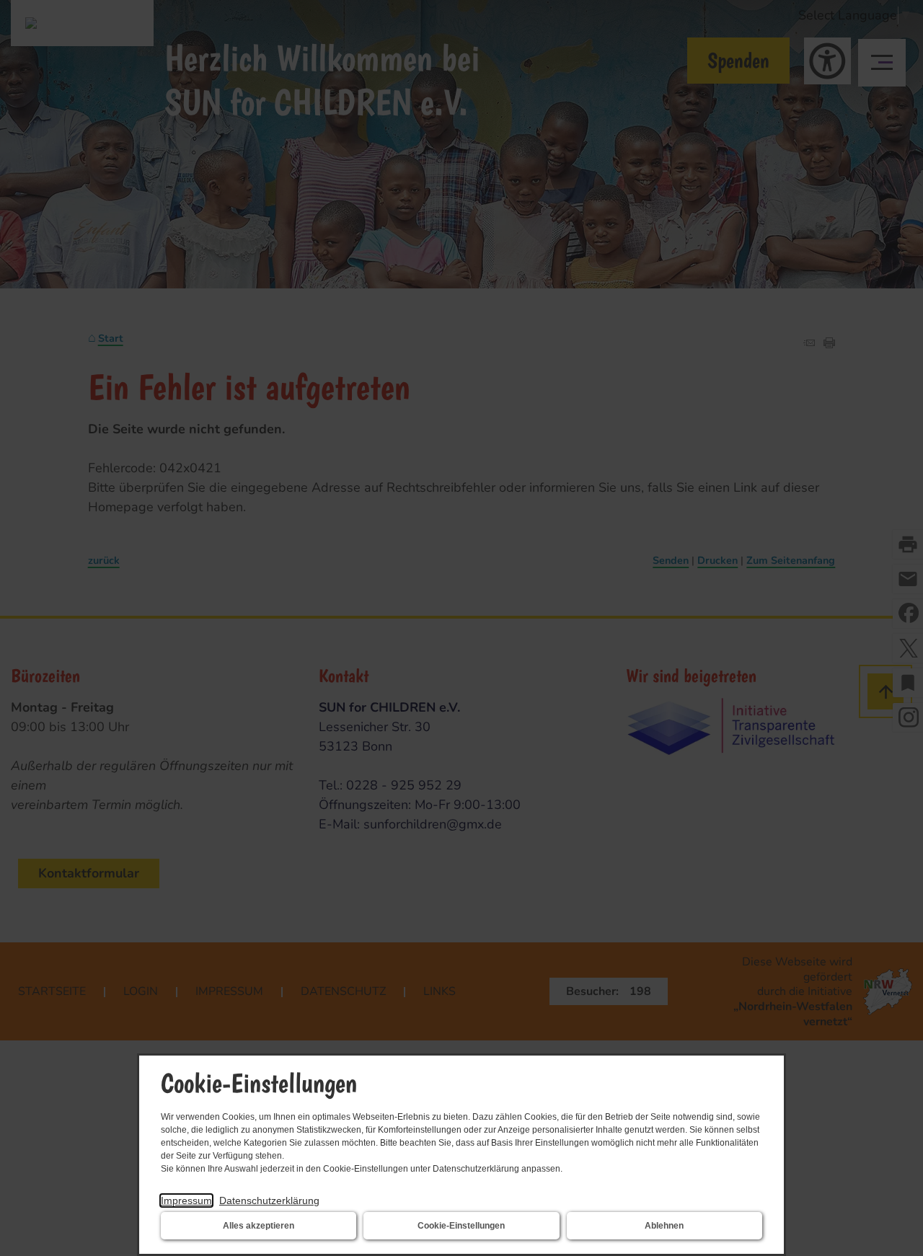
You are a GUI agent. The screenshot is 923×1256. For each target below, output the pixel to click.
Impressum (186, 1200)
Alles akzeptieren (258, 1226)
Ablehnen (664, 1226)
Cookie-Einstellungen (461, 1226)
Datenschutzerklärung (269, 1200)
